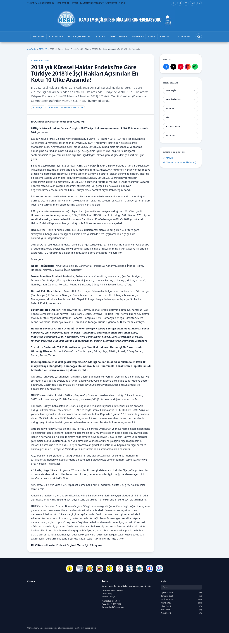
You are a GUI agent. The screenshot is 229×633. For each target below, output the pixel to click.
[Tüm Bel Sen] (149, 568)
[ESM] (99, 568)
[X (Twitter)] (179, 3)
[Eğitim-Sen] (89, 568)
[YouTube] (186, 3)
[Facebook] (173, 3)
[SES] (129, 568)
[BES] (69, 568)
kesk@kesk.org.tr (116, 607)
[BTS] (79, 568)
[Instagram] (192, 3)
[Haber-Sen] (109, 568)
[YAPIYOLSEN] (159, 568)
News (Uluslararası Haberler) (66, 107)
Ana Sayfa (31, 49)
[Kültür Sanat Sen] (119, 568)
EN (198, 3)
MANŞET (43, 49)
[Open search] (199, 36)
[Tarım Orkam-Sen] (139, 568)
